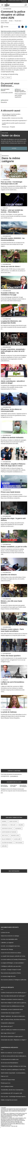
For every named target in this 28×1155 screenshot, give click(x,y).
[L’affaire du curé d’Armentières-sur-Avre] (14, 671)
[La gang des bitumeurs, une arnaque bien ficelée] (14, 310)
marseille (4, 824)
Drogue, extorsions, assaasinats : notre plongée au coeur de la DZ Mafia (13, 351)
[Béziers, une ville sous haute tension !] (14, 590)
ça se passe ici (14, 776)
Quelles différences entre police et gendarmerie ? (14, 120)
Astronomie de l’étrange (7, 949)
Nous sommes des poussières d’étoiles (11, 973)
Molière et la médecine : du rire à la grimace (12, 1052)
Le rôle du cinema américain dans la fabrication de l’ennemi (13, 1056)
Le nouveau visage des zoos (8, 976)
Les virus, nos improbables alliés (9, 939)
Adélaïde (4, 846)
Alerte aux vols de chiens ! (10, 266)
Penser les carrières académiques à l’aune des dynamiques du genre (13, 1070)
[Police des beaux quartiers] (14, 645)
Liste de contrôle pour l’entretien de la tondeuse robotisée (13, 1030)
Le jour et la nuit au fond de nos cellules (11, 952)
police (8, 77)
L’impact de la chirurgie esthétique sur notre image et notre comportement (13, 1066)
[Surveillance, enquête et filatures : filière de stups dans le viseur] (14, 453)
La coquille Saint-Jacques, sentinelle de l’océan (13, 956)
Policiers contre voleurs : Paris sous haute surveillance (12, 630)
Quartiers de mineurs (9, 575)
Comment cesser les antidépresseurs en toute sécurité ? (12, 1006)
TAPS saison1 (18, 842)
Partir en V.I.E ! (4, 1076)
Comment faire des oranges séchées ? (10, 1012)
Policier (7, 22)
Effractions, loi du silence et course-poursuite (11, 410)
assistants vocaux (7, 828)
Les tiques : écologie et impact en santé (11, 969)
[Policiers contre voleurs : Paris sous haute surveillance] (14, 619)
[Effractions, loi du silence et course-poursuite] (14, 399)
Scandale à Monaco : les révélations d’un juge (10, 294)
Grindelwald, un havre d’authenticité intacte (12, 1009)
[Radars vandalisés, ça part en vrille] (14, 536)
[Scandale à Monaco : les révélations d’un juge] (14, 282)
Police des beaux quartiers (11, 656)
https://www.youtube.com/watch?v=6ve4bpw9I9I (13, 31)
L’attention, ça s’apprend (7, 942)
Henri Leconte (13, 821)
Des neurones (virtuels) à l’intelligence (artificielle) (13, 979)
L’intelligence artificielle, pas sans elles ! (11, 966)
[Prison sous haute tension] (14, 481)
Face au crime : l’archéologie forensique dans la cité (11, 183)
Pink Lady (13, 824)
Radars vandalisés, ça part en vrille (14, 547)
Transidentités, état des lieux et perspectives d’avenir (12, 1090)
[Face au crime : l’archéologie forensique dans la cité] (14, 171)
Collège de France (7, 842)
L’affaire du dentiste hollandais (12, 437)
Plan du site (14, 1126)
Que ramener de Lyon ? (7, 1026)
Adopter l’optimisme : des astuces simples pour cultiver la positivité (13, 1016)
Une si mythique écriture (7, 1086)
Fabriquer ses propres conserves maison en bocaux (12, 999)
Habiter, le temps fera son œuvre (9, 1100)
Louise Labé (17, 839)
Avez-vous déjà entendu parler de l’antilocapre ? (13, 996)
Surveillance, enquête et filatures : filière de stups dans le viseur (13, 465)
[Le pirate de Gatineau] (14, 701)
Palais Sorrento (6, 839)
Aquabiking (18, 828)
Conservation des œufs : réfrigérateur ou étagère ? (13, 1039)
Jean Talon (5, 835)
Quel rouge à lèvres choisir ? (8, 1033)
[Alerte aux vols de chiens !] (14, 256)
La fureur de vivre (5, 932)
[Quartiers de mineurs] (14, 564)
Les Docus (7, 1126)
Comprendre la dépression (7, 1023)
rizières (4, 821)
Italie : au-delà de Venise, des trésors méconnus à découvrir (13, 1020)
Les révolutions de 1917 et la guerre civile (11, 1093)
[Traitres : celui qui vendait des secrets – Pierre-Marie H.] (14, 199)
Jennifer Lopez (15, 835)
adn (3, 77)
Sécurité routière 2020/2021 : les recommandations (13, 239)
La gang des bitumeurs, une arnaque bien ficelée (11, 322)
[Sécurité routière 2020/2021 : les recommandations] (14, 228)
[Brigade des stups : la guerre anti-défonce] (14, 508)
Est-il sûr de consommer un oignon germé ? (12, 1036)
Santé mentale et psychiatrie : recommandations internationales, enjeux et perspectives (13, 1073)
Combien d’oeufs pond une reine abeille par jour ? (13, 992)
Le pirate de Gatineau (9, 712)
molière (21, 824)
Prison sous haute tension (10, 492)
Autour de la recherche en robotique (10, 935)
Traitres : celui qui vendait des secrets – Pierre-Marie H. (12, 211)
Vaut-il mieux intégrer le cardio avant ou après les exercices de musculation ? (13, 1003)
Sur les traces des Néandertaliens (9, 1062)
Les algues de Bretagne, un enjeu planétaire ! (12, 962)
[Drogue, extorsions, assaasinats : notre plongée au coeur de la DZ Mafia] (14, 339)
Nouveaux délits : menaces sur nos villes (12, 118)
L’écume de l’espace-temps (8, 1079)
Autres (2, 22)
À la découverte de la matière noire (10, 1059)
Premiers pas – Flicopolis (8, 127)
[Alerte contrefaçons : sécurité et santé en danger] (14, 370)
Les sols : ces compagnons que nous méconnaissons (10, 946)
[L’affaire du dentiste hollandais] (14, 427)
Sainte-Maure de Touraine (9, 832)
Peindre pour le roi (5, 1083)
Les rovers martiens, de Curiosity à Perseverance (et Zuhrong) (13, 960)
